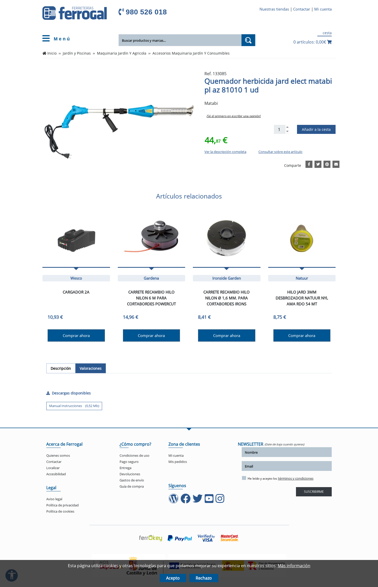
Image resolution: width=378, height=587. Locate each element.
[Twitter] (318, 163)
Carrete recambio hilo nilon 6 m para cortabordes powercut (151, 297)
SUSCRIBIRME (314, 491)
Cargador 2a (76, 292)
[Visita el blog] (173, 501)
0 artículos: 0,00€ (310, 42)
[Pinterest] (327, 163)
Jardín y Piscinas (77, 53)
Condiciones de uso (134, 455)
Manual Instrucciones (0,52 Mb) (74, 405)
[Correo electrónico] (336, 163)
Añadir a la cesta (316, 129)
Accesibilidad (56, 474)
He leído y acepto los (280, 478)
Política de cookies (60, 511)
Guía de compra (132, 486)
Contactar (301, 9)
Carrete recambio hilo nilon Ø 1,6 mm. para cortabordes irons (226, 297)
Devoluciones (130, 474)
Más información (294, 565)
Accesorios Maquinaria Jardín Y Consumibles (191, 53)
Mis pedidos (177, 461)
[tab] (60, 368)
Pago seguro (129, 461)
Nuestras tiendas (274, 9)
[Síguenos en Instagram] (220, 501)
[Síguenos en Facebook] (186, 501)
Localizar (53, 467)
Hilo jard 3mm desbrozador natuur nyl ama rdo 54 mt (302, 297)
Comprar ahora (76, 335)
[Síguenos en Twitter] (198, 501)
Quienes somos (58, 455)
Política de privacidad (62, 505)
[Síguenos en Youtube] (209, 501)
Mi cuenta (323, 9)
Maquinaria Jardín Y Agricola (121, 53)
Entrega (125, 467)
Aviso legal (54, 499)
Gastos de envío (132, 480)
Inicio (52, 53)
